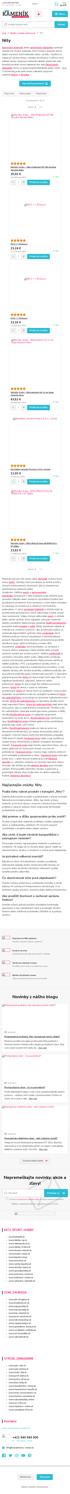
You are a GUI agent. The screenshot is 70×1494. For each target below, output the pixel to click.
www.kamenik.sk (17, 1236)
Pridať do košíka (38, 182)
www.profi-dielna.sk (18, 1375)
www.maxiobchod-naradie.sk (23, 1389)
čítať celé (42, 1047)
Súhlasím (45, 1476)
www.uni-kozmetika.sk (19, 1333)
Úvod (4, 33)
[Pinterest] (29, 1456)
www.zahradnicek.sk (18, 1336)
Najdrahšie (41, 93)
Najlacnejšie (25, 93)
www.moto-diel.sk (18, 1372)
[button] (35, 1342)
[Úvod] (15, 14)
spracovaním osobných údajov (29, 1199)
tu (47, 1487)
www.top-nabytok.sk (19, 1313)
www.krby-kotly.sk (18, 1382)
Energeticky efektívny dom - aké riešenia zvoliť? (30, 1138)
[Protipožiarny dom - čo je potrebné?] (35, 1067)
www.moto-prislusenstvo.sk (22, 1392)
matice (62, 622)
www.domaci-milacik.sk (20, 1250)
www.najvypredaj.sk (18, 1306)
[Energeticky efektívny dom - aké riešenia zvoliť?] (35, 1118)
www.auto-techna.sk (18, 1369)
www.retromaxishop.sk (20, 1319)
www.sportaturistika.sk (20, 1270)
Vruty (25, 677)
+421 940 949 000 (10, 3)
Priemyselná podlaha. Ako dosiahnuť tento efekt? (32, 1036)
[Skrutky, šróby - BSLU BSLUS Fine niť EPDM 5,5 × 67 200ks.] (35, 513)
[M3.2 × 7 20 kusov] (35, 214)
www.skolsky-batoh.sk (20, 1267)
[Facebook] (5, 1456)
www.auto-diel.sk (17, 1365)
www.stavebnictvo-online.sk (22, 1386)
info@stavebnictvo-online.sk (20, 1447)
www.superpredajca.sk (20, 1323)
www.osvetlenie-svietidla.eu (22, 1330)
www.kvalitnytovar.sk (19, 1303)
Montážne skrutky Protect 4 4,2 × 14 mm (30, 469)
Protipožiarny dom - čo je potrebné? (24, 1087)
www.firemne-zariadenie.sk (22, 1396)
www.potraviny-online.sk (21, 1274)
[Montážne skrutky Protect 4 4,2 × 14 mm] (35, 439)
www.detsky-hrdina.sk (19, 1247)
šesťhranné (52, 622)
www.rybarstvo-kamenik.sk (22, 1281)
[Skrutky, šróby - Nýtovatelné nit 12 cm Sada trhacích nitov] (35, 362)
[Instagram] (18, 1456)
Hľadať (61, 24)
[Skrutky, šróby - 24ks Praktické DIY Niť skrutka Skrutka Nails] (35, 137)
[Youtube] (24, 1456)
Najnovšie (9, 93)
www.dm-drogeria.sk (19, 1299)
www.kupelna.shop (18, 1257)
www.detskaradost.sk (19, 1243)
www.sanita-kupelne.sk (20, 1264)
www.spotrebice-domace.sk (22, 1326)
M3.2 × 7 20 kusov (19, 244)
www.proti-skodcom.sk (20, 1316)
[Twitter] (12, 1456)
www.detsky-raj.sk (18, 1240)
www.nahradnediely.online (21, 1399)
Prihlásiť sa (53, 1193)
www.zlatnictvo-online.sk (21, 1277)
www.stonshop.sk (17, 1260)
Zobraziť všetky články (33, 1160)
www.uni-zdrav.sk (17, 1403)
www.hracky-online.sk (19, 1253)
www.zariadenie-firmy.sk (21, 1409)
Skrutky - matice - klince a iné (22, 33)
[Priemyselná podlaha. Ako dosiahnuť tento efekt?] (35, 1016)
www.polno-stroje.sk (19, 1379)
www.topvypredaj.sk (19, 1309)
